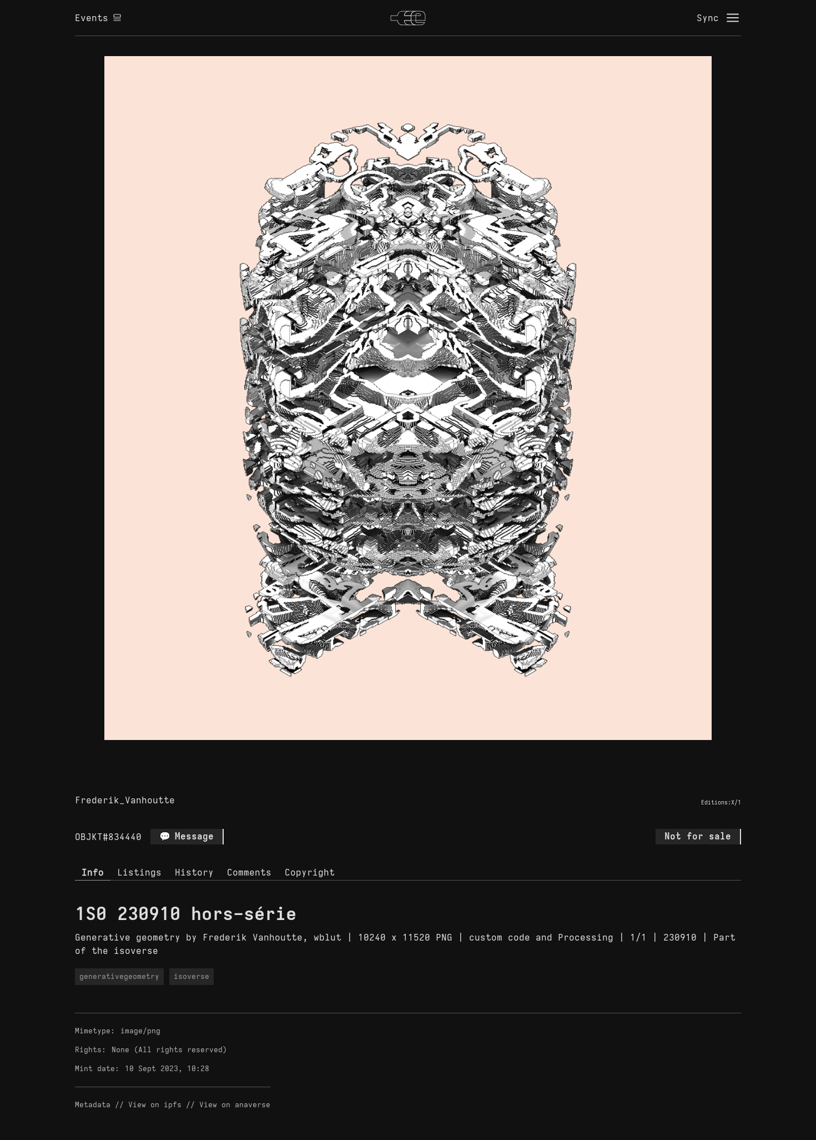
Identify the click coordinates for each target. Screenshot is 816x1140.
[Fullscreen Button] (395, 752)
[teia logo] (408, 18)
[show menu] (732, 17)
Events (91, 17)
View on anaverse (234, 1104)
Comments (249, 872)
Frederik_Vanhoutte (125, 800)
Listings (139, 872)
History (194, 872)
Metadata (92, 1104)
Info (93, 872)
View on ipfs (155, 1104)
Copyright (310, 872)
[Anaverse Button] (420, 752)
